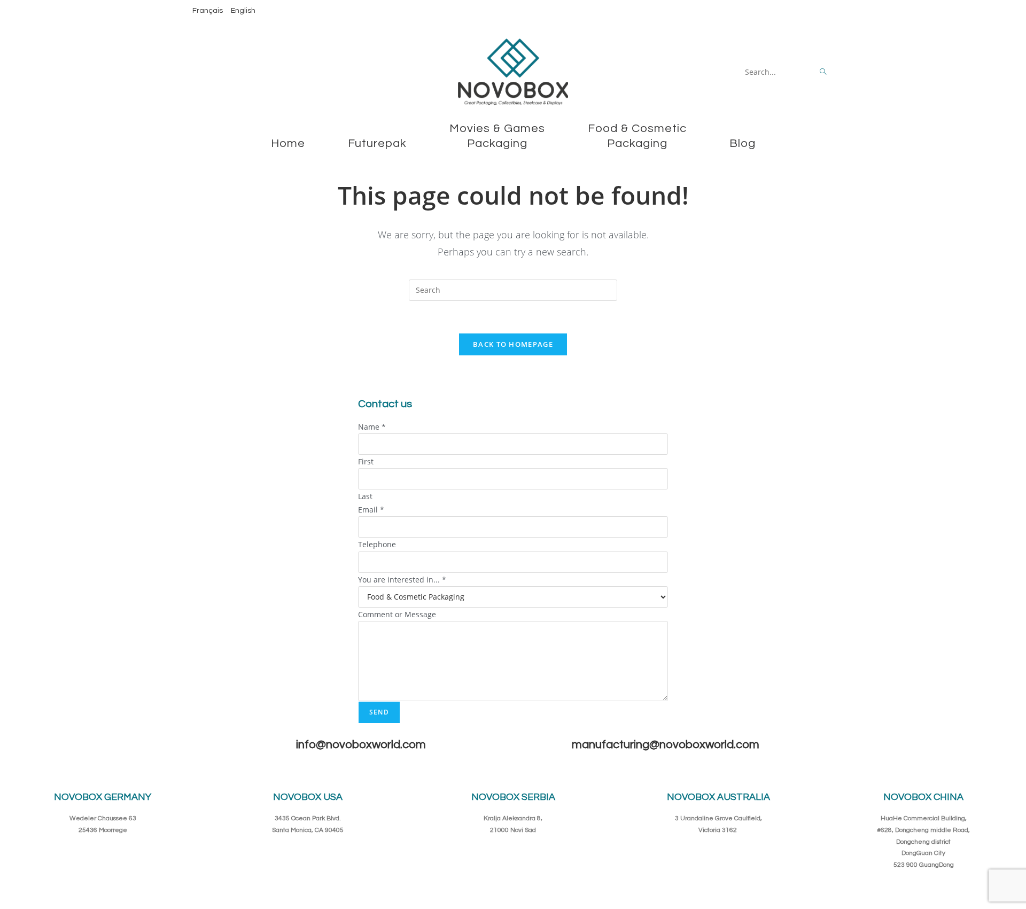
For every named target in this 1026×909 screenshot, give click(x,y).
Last (365, 496)
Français (207, 10)
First (366, 461)
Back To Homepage (513, 344)
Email (371, 509)
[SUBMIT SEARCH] (823, 72)
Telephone (377, 544)
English (243, 10)
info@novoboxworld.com (361, 745)
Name (372, 427)
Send (379, 712)
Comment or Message (397, 614)
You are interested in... (402, 579)
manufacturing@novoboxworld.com (665, 745)
